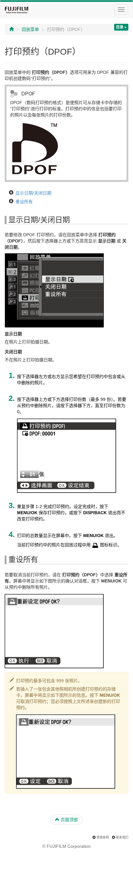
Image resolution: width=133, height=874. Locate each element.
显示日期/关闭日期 (33, 193)
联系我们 (122, 837)
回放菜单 (30, 29)
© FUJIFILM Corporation (66, 846)
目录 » (121, 27)
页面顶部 (68, 819)
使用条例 (103, 837)
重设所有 (24, 201)
